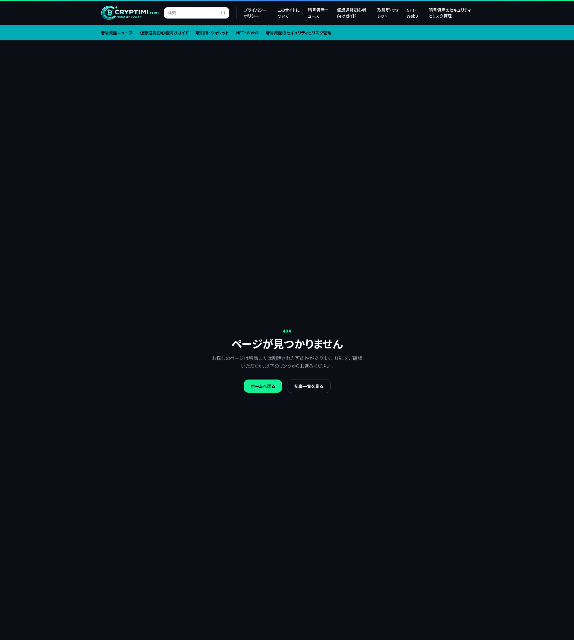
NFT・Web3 (412, 13)
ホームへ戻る (263, 386)
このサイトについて (288, 13)
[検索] (225, 13)
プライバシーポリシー (255, 13)
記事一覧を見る (308, 386)
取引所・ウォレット (388, 13)
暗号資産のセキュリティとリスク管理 (450, 13)
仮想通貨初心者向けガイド (351, 13)
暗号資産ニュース (318, 13)
